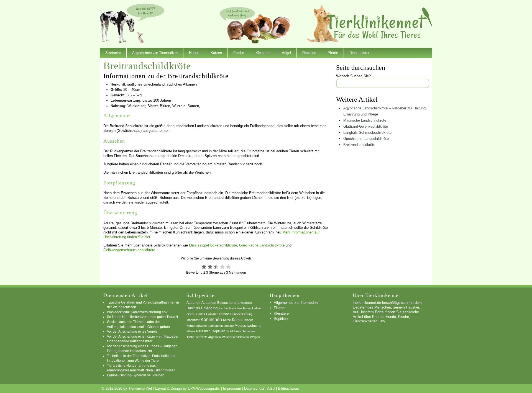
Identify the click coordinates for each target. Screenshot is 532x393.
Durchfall (193, 308)
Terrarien (248, 331)
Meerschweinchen (248, 325)
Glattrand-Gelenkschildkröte (365, 126)
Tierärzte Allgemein (208, 337)
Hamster (212, 314)
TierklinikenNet (379, 23)
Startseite (113, 53)
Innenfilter (193, 320)
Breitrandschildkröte (359, 145)
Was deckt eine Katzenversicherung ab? (137, 312)
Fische (238, 53)
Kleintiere (262, 53)
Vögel (286, 53)
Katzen (216, 53)
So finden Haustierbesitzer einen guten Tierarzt (142, 316)
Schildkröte (233, 331)
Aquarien (193, 302)
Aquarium (208, 303)
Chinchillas (244, 302)
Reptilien (309, 53)
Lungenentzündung (221, 325)
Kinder (248, 320)
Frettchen (235, 308)
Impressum (232, 388)
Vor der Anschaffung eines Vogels (132, 331)
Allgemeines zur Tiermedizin (155, 53)
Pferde (333, 53)
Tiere (190, 337)
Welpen (255, 337)
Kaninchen (211, 319)
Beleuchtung (226, 302)
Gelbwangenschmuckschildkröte (129, 250)
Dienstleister (359, 53)
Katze (227, 320)
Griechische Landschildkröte (262, 245)
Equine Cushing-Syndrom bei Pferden (135, 375)
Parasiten (203, 331)
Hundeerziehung (241, 314)
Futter (247, 308)
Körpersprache (196, 325)
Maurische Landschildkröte (364, 120)
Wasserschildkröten (235, 337)
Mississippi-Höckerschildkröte (213, 245)
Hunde (194, 53)
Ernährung (209, 308)
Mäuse (190, 331)
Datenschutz (254, 388)
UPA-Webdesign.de (203, 388)
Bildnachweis (288, 388)
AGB (271, 388)
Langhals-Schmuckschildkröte (367, 132)
